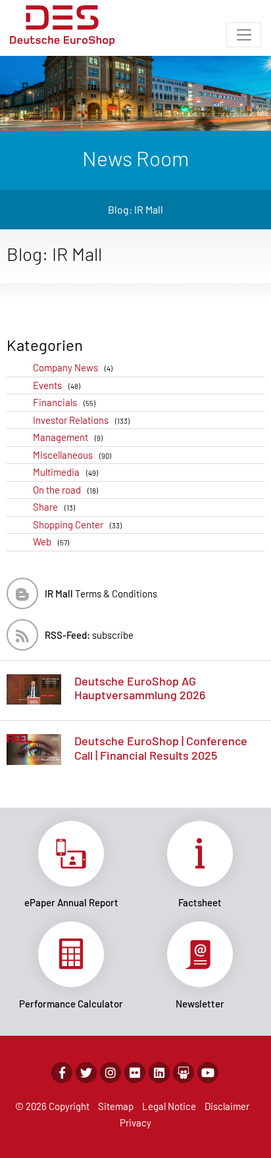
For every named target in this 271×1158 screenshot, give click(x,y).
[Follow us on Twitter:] (86, 1072)
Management (68, 437)
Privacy (135, 1122)
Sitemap (116, 1106)
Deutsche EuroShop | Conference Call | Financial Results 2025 (160, 747)
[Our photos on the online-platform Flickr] (134, 1072)
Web (51, 541)
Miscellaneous (72, 455)
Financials (64, 402)
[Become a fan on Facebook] (61, 1072)
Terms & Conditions (101, 593)
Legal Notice (169, 1106)
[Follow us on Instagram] (110, 1072)
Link (71, 865)
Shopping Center (77, 524)
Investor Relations (81, 420)
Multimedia (65, 472)
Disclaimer (227, 1106)
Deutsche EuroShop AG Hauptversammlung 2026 (139, 688)
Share (54, 507)
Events (56, 385)
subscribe (89, 635)
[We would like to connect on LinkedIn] (159, 1072)
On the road (65, 490)
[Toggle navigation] (243, 34)
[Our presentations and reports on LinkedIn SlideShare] (183, 1072)
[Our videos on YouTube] (207, 1072)
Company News (72, 367)
